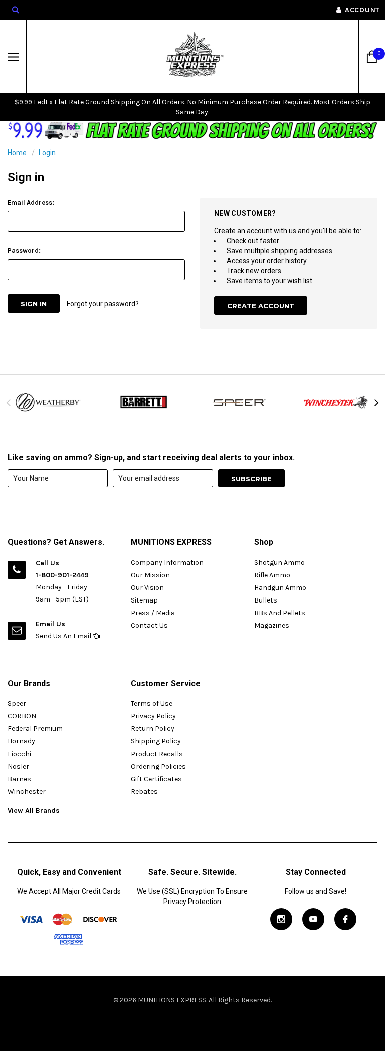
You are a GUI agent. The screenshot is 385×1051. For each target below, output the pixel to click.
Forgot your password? (103, 303)
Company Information (167, 562)
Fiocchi (19, 753)
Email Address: (31, 202)
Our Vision (147, 587)
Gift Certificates (156, 779)
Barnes (19, 779)
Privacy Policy (153, 716)
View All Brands (34, 810)
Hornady (21, 741)
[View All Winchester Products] (336, 402)
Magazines (271, 625)
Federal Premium (35, 728)
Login (47, 152)
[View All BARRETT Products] (144, 402)
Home (17, 152)
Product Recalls (157, 753)
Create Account (260, 306)
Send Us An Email (64, 636)
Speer (17, 703)
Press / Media (153, 613)
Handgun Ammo (280, 587)
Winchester (27, 791)
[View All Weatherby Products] (48, 402)
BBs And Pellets (279, 613)
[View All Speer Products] (240, 402)
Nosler (18, 766)
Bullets (265, 600)
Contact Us (149, 625)
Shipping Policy (156, 741)
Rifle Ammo (272, 575)
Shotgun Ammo (279, 562)
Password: (24, 250)
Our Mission (150, 575)
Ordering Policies (158, 766)
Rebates (144, 791)
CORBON (22, 716)
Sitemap (144, 600)
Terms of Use (151, 703)
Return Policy (152, 728)
